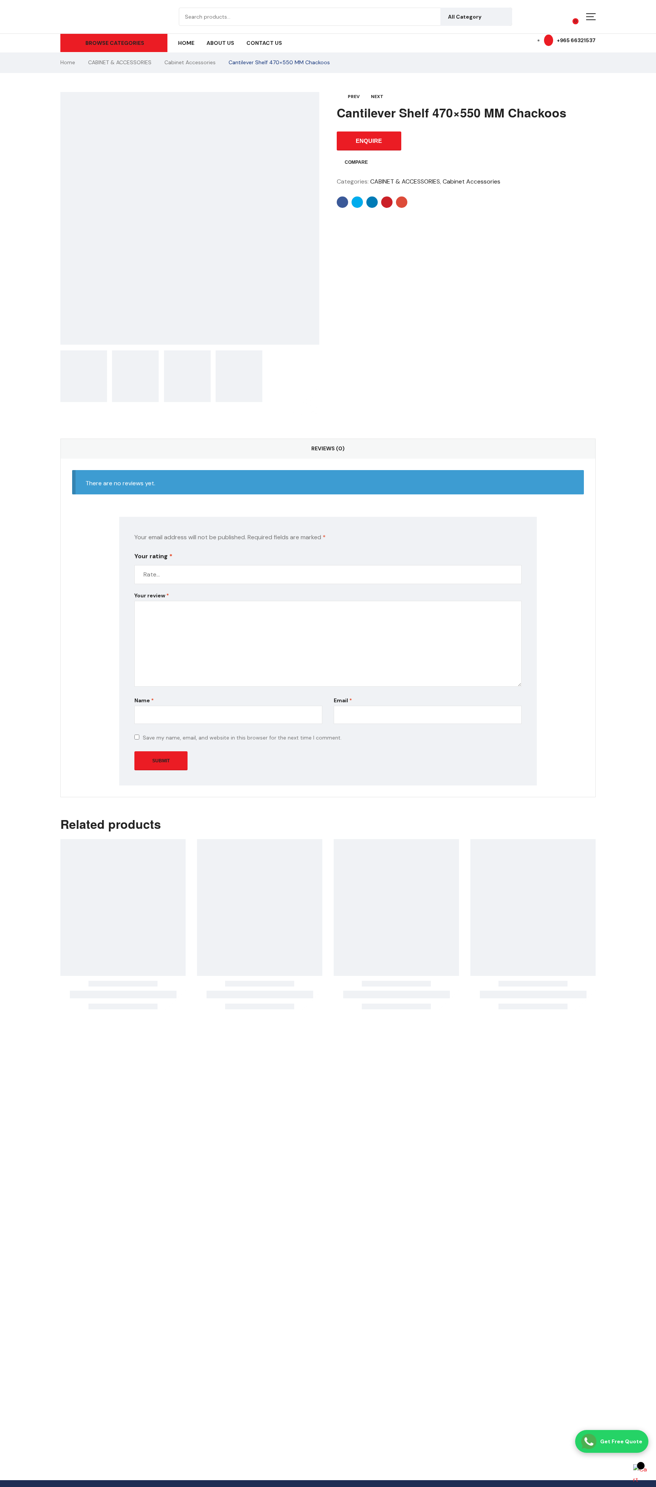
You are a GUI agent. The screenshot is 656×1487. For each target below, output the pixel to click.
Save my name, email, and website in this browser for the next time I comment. (242, 737)
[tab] (328, 449)
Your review (151, 595)
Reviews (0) (328, 448)
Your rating (153, 556)
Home (67, 62)
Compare (356, 162)
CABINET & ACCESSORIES (119, 62)
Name (144, 700)
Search (500, 17)
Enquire (369, 141)
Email (343, 700)
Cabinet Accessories (190, 62)
